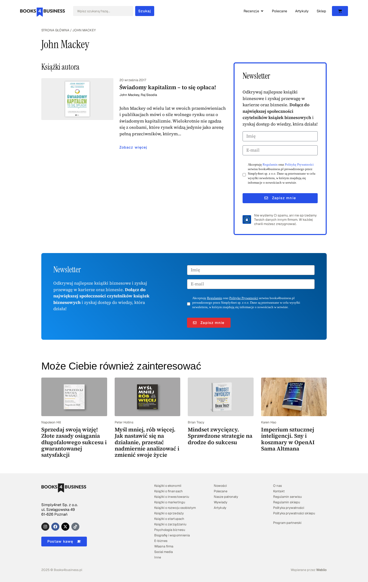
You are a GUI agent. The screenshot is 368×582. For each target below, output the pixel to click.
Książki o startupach (169, 519)
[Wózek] (340, 11)
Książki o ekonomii (167, 486)
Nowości (220, 486)
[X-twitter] (65, 527)
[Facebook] (55, 527)
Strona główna (55, 30)
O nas (277, 486)
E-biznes (160, 541)
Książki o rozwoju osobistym (175, 508)
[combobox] (103, 11)
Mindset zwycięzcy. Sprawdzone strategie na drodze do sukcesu (220, 436)
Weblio (321, 570)
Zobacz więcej (133, 147)
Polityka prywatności (288, 508)
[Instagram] (45, 527)
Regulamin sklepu (286, 502)
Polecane (220, 491)
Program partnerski (287, 523)
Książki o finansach (168, 491)
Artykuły (220, 508)
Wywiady (220, 502)
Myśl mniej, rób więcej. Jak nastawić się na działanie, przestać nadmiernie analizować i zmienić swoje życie (147, 442)
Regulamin (270, 164)
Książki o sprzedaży (168, 513)
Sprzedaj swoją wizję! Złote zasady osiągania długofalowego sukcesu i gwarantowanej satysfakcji (74, 442)
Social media (163, 552)
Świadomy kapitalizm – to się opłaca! (167, 87)
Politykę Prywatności (299, 164)
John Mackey (129, 95)
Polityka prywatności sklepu (294, 513)
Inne (157, 557)
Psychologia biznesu (169, 530)
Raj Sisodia (149, 95)
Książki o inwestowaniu (171, 497)
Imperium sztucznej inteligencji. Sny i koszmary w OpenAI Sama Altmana (288, 439)
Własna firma (163, 546)
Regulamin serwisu (287, 497)
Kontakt (278, 491)
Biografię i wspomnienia (172, 535)
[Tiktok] (75, 527)
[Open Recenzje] (262, 11)
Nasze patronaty (226, 497)
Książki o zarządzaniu (170, 524)
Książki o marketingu (169, 502)
